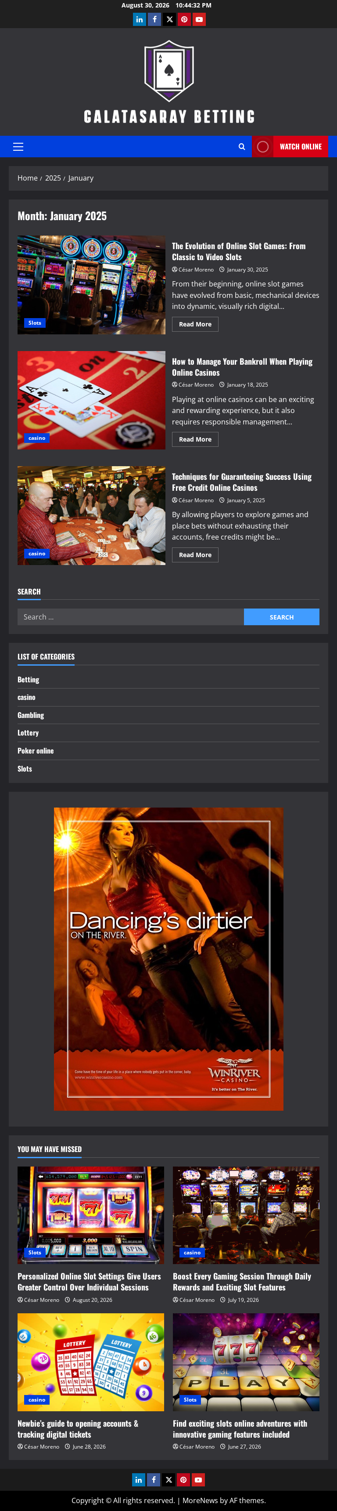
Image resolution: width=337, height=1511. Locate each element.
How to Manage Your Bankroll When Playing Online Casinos (91, 400)
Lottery (28, 732)
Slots (35, 322)
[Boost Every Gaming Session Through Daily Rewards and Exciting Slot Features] (246, 1216)
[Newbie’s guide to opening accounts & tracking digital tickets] (91, 1362)
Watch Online (301, 146)
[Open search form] (242, 146)
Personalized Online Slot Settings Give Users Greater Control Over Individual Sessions (89, 1281)
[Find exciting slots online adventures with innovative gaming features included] (246, 1362)
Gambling (31, 715)
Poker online (36, 750)
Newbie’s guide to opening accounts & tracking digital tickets (78, 1428)
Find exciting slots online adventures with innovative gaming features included (240, 1428)
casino (37, 438)
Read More (199, 325)
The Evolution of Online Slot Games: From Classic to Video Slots (91, 285)
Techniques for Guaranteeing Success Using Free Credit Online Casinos (91, 515)
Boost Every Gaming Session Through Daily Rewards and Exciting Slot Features (242, 1281)
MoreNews (200, 1500)
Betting (28, 679)
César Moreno (196, 269)
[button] (18, 147)
